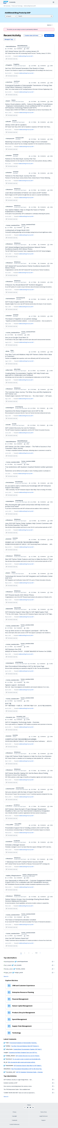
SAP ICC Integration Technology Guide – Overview (22, 722)
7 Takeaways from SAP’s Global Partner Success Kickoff (24, 862)
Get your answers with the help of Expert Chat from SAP (24, 792)
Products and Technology (17, 5)
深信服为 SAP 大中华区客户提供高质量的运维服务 (22, 542)
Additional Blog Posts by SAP (25, 56)
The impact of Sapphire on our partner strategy (21, 319)
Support (43, 1120)
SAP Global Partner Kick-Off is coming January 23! (22, 51)
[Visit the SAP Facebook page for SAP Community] (25, 1107)
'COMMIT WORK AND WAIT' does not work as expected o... (19, 1092)
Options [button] (49, 25)
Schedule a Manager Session (15, 845)
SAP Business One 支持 (13, 649)
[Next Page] (40, 953)
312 (36, 953)
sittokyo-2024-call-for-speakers (16, 125)
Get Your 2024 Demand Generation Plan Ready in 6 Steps (24, 68)
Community (12, 2)
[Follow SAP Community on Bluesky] (27, 1107)
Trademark (14, 1120)
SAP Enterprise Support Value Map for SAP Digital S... (28, 1065)
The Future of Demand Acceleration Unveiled (20, 920)
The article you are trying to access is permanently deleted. (22, 29)
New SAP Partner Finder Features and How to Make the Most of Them (29, 559)
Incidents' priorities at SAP (10, 1083)
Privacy (14, 1112)
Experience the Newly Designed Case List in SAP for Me (24, 411)
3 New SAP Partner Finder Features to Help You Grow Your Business (28, 756)
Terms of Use (43, 1112)
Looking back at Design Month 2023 (17, 230)
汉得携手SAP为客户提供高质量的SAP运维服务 (20, 739)
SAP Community (7, 5)
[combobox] (35, 16)
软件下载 (8, 703)
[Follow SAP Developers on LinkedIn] (33, 1107)
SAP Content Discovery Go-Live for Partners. (20, 428)
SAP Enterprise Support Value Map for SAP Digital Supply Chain (26, 612)
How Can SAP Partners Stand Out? (17, 938)
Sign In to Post (49, 35)
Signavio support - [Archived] (15, 685)
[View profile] (10, 46)
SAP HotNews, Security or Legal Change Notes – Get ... (18, 1079)
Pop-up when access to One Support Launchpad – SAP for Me (26, 630)
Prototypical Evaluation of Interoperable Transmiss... (23, 1042)
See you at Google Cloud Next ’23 (16, 337)
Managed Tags (9, 39)
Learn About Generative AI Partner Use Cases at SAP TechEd (25, 193)
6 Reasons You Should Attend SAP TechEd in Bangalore (24, 285)
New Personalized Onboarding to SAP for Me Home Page (24, 666)
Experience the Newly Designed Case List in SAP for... (23, 1052)
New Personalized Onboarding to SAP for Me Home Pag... (26, 1068)
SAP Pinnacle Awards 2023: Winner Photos (19, 595)
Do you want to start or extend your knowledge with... (27, 1059)
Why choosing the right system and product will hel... (21, 1062)
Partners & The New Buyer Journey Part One (20, 176)
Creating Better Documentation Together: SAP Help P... (27, 1049)
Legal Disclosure (43, 1116)
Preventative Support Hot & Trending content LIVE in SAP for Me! (27, 828)
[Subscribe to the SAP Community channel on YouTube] (30, 1107)
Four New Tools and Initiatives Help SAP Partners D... (25, 1046)
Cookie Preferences (14, 1124)
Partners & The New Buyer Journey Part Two (20, 159)
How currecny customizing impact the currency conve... (18, 1086)
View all (6, 976)
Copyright (14, 1116)
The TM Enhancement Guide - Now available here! (17, 1089)
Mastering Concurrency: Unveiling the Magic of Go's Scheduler (26, 142)
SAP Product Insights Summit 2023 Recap (19, 302)
